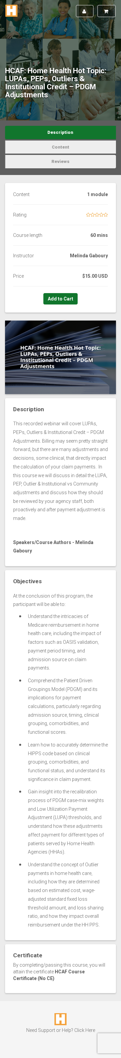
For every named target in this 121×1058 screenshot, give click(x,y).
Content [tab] (60, 147)
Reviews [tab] (60, 161)
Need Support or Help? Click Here (60, 1030)
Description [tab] (60, 132)
